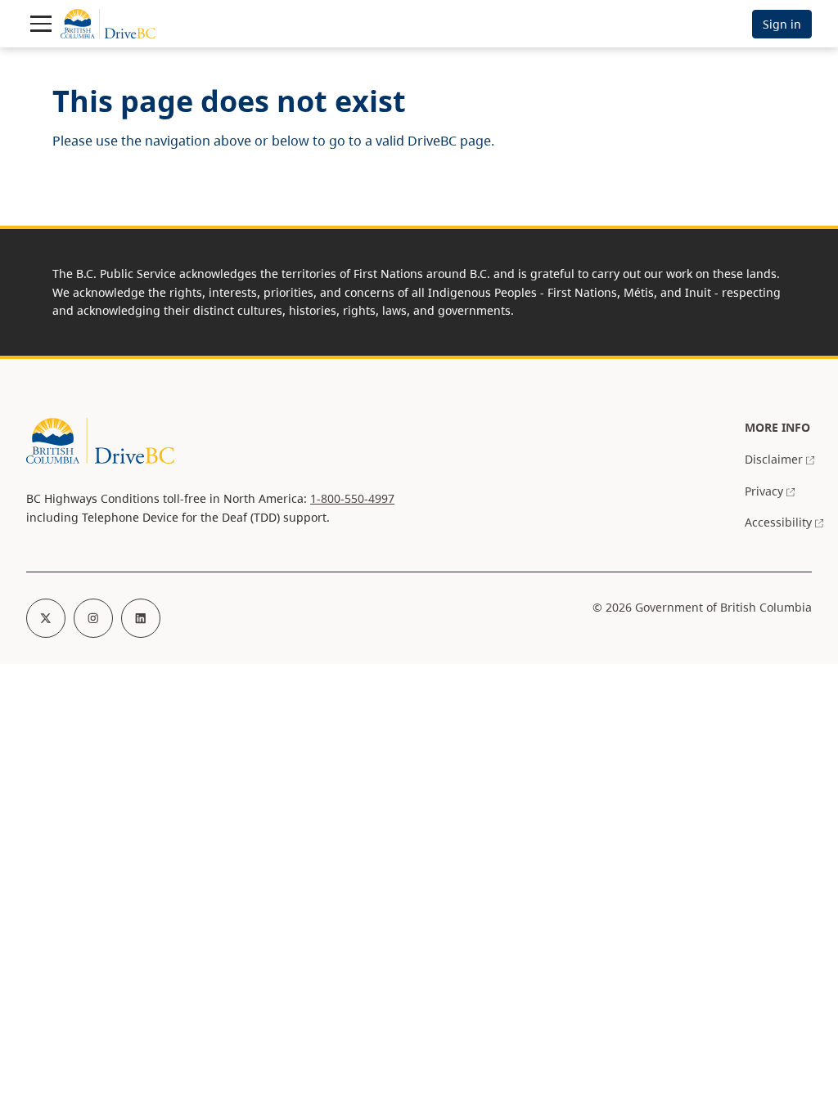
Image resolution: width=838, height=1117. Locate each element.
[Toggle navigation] (41, 23)
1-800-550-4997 (352, 498)
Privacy (764, 491)
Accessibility (778, 522)
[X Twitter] (45, 618)
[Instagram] (93, 618)
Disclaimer (774, 459)
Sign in (782, 24)
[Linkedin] (140, 618)
